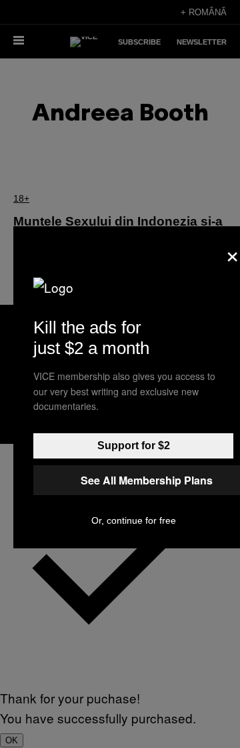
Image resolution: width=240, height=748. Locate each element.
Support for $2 (133, 445)
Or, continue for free (133, 520)
